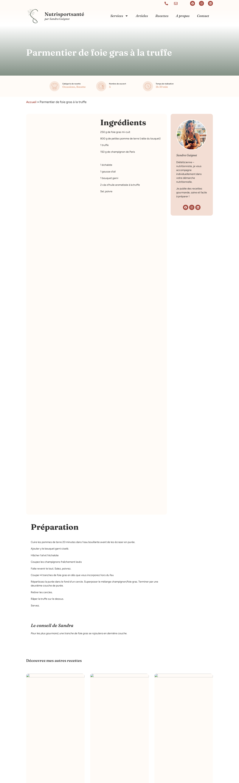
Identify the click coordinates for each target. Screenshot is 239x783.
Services (116, 16)
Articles (142, 16)
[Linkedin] (210, 3)
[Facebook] (192, 3)
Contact (203, 16)
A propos (183, 16)
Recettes (161, 16)
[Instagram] (201, 3)
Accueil (31, 102)
